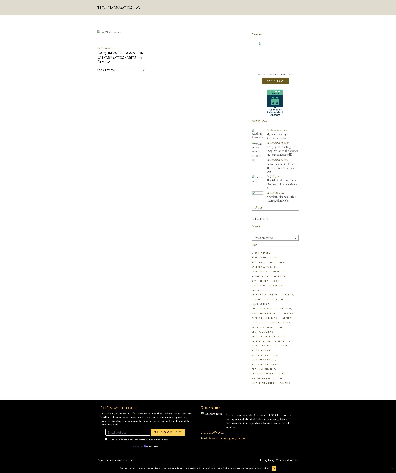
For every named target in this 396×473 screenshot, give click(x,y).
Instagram (229, 438)
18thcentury (260, 271)
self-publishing (263, 332)
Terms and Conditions (287, 460)
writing (285, 383)
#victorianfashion (265, 267)
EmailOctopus (152, 446)
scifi (280, 327)
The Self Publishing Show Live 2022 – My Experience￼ (282, 184)
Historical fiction (265, 299)
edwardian (276, 285)
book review (260, 281)
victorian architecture (268, 378)
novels (288, 313)
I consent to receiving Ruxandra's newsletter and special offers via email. (138, 439)
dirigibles (259, 285)
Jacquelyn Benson (264, 308)
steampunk (282, 346)
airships (278, 271)
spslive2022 (282, 341)
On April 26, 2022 (275, 192)
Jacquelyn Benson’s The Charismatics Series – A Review (120, 57)
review (287, 318)
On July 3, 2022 (275, 176)
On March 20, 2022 (107, 47)
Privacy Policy (267, 460)
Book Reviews (106, 70)
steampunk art (262, 350)
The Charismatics (263, 369)
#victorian (277, 262)
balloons (280, 276)
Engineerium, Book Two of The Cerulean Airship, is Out (282, 167)
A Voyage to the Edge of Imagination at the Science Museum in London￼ (282, 150)
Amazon (217, 438)
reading (257, 318)
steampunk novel (264, 360)
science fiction (280, 322)
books (277, 281)
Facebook (242, 438)
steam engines (261, 346)
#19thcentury (261, 253)
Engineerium (260, 290)
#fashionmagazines (265, 257)
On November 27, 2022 (278, 143)
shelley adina (261, 341)
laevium (285, 308)
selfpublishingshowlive (268, 336)
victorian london (264, 383)
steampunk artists (264, 355)
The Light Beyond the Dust (270, 373)
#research (259, 262)
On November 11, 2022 (277, 160)
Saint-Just (259, 322)
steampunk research (266, 364)
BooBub (206, 438)
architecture (261, 276)
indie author (261, 304)
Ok (274, 468)
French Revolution (265, 295)
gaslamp (287, 295)
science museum (262, 327)
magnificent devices (266, 313)
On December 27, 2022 (278, 130)
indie (284, 299)
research (272, 318)
